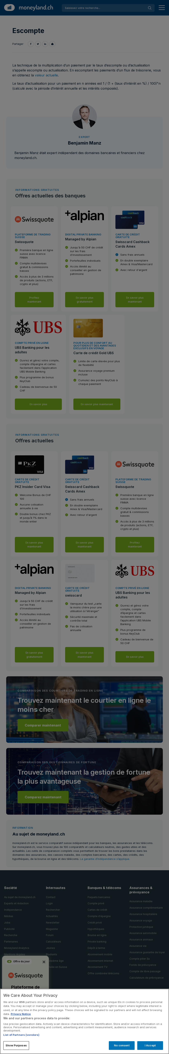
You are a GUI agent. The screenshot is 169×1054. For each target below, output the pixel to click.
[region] (84, 1021)
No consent (121, 1045)
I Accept (150, 1045)
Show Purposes (16, 1045)
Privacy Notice (21, 1014)
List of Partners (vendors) (21, 1034)
